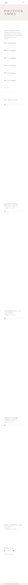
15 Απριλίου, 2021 (8, 529)
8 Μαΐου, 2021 (7, 422)
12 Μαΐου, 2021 (7, 315)
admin (13, 208)
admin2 (13, 315)
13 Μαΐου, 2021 (7, 208)
